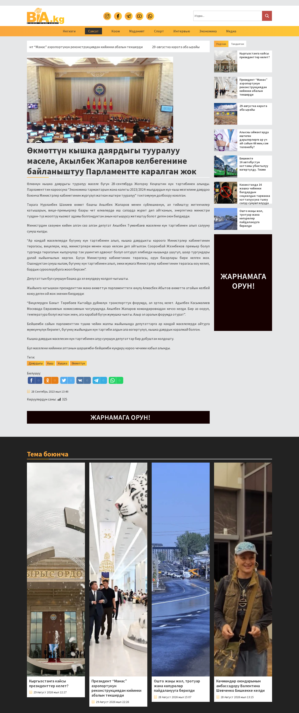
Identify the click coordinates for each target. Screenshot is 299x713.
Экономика (208, 31)
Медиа (231, 31)
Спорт (159, 31)
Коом (115, 31)
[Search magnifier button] (267, 16)
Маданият (137, 31)
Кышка (62, 363)
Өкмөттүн (78, 363)
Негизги (69, 31)
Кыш (50, 363)
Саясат (93, 31)
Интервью (181, 31)
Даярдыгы (36, 363)
